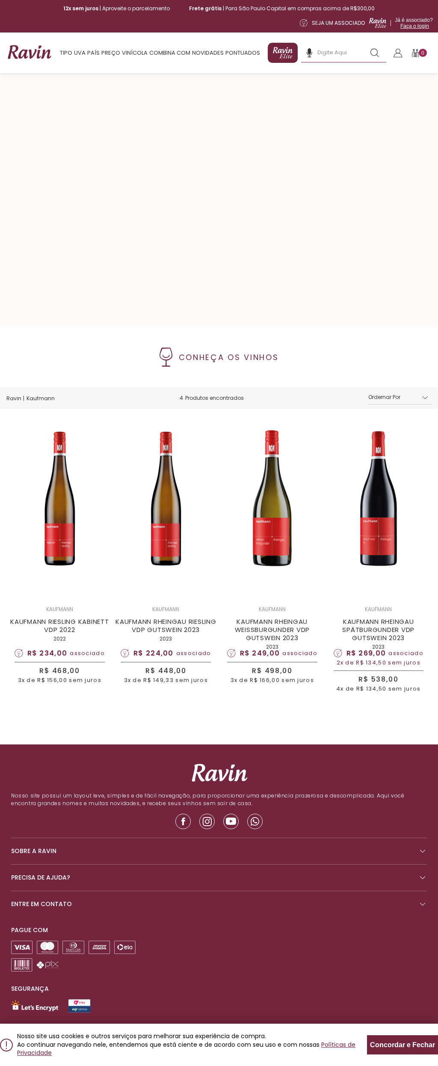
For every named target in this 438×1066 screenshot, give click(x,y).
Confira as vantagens (277, 565)
